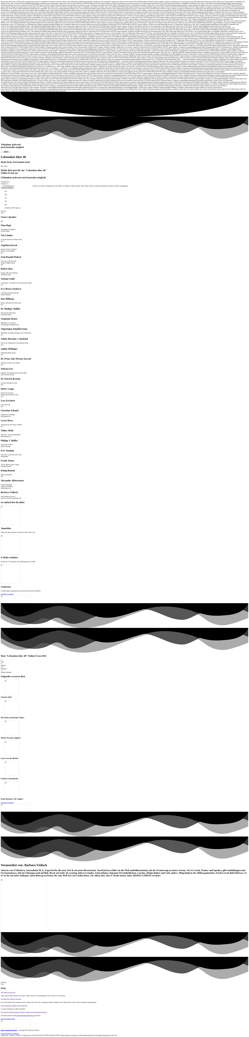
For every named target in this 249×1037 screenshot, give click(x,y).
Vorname (3, 182)
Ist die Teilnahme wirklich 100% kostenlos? (14, 1005)
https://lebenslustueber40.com (26, 1015)
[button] (124, 166)
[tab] (124, 992)
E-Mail (3, 184)
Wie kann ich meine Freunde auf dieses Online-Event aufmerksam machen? (24, 1012)
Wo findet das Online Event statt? (11, 999)
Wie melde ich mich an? (8, 992)
